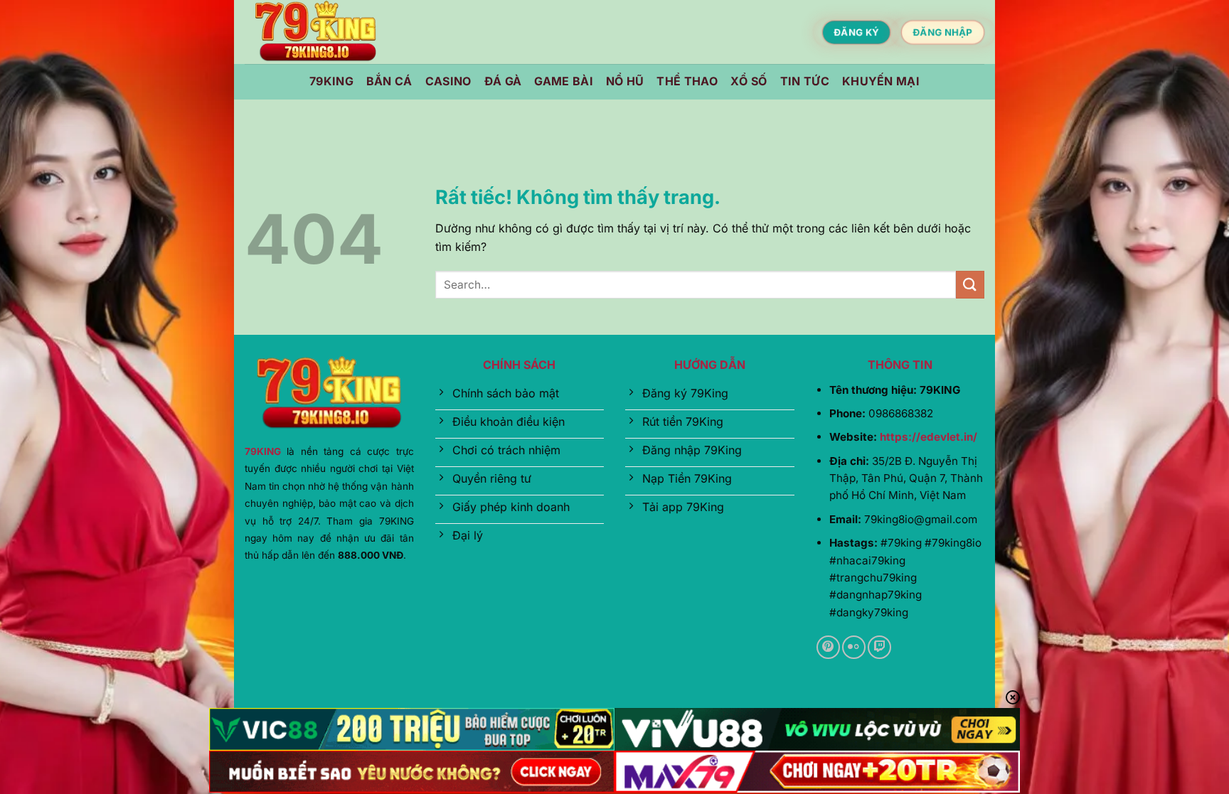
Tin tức (804, 81)
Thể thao (687, 81)
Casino (448, 81)
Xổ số (748, 81)
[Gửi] (970, 285)
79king (331, 81)
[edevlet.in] (316, 32)
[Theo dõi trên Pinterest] (828, 647)
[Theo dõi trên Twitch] (879, 647)
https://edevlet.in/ (928, 437)
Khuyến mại (881, 81)
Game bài (563, 81)
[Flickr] (854, 647)
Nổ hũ (625, 81)
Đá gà (503, 81)
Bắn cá (389, 81)
